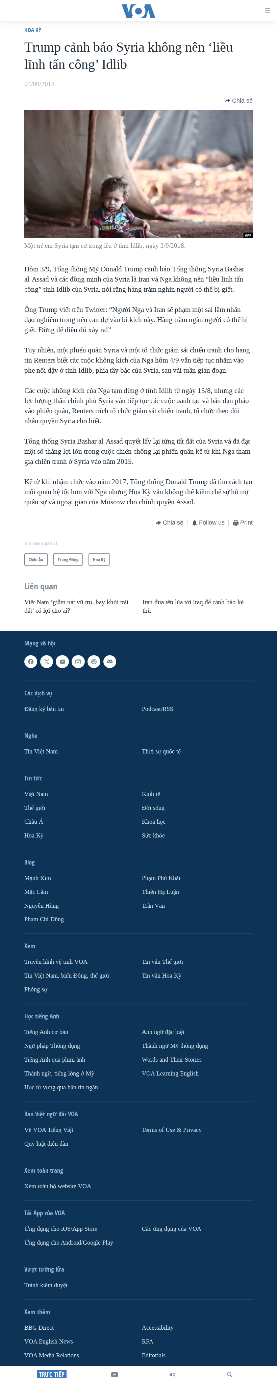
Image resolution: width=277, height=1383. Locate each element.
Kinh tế (151, 794)
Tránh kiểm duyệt (46, 1285)
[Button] (239, 101)
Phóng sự (35, 989)
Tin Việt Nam (41, 751)
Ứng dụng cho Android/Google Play (68, 1243)
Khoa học (154, 822)
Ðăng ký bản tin (44, 709)
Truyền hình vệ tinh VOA (55, 962)
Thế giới (34, 808)
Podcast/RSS (157, 709)
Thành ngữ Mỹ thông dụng (175, 1046)
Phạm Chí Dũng (44, 919)
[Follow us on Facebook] (30, 661)
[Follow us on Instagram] (78, 661)
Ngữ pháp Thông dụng (52, 1046)
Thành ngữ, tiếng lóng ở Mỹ (59, 1074)
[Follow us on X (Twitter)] (46, 661)
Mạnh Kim (37, 878)
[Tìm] (230, 1374)
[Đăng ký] (109, 661)
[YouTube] (114, 1374)
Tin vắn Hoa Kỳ (161, 976)
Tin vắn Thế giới (162, 962)
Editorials (154, 1355)
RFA (147, 1342)
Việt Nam (36, 794)
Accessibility (158, 1328)
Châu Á (33, 822)
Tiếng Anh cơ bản (46, 1032)
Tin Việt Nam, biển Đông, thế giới (66, 976)
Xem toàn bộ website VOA (57, 1186)
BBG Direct (39, 1328)
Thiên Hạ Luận (160, 892)
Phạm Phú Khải (161, 878)
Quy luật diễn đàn (46, 1144)
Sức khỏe (153, 836)
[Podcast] (93, 661)
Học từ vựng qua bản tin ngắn (61, 1087)
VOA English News (48, 1342)
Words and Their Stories (172, 1060)
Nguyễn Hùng (41, 906)
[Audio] (172, 1374)
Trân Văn (153, 906)
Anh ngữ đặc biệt (163, 1032)
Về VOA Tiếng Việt (48, 1130)
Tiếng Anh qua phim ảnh (54, 1060)
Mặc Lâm (36, 892)
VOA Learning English (170, 1074)
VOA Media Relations (51, 1355)
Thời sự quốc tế (161, 751)
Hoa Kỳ (32, 30)
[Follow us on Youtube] (62, 661)
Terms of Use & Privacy (172, 1130)
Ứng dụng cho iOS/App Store (60, 1229)
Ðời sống (153, 808)
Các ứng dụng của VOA (171, 1229)
